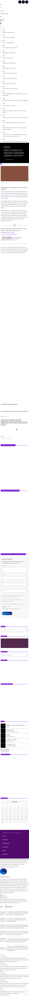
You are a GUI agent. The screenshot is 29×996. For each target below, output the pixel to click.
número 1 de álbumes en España (7, 195)
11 (6, 813)
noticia (25, 422)
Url (2, 588)
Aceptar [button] (12, 867)
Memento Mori (4, 422)
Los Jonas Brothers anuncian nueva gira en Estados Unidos (14, 516)
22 (22, 816)
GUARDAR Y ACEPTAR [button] (4, 995)
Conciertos (7, 147)
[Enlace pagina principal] (3, 2)
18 (6, 816)
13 (14, 813)
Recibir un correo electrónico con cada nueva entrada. (14, 604)
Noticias (4, 512)
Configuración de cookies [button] (5, 867)
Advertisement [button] (3, 980)
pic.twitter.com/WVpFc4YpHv (9, 234)
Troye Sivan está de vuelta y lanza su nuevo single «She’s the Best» (17, 778)
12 (10, 813)
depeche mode (4, 420)
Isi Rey (7, 416)
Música (4, 467)
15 (22, 813)
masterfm (18, 420)
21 (18, 816)
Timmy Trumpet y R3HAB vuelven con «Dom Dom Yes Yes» (13, 471)
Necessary (4, 896)
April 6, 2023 (14, 240)
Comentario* (4, 565)
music (11, 422)
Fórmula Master (6, 674)
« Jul (2, 824)
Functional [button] (2, 954)
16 (26, 813)
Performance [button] (3, 963)
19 (10, 816)
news (20, 422)
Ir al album (2, 28)
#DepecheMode (10, 232)
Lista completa (4, 750)
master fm (12, 420)
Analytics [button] (2, 971)
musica (15, 422)
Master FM (4, 672)
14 (18, 813)
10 (2, 813)
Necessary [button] (2, 894)
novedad (3, 424)
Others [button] (1, 988)
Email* (3, 581)
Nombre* (3, 574)
